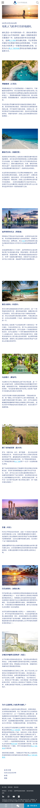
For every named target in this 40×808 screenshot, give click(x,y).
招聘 (3, 793)
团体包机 (10, 787)
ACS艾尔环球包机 (21, 3)
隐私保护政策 (30, 790)
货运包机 (16, 787)
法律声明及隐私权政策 (19, 790)
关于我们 (10, 790)
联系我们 (4, 790)
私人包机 (4, 787)
